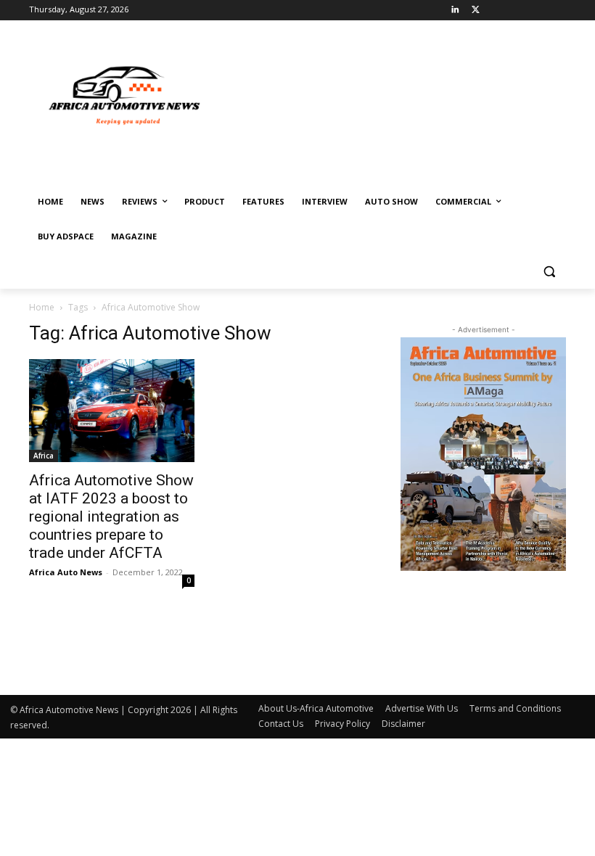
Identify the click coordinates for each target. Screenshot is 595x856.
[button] (549, 272)
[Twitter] (475, 10)
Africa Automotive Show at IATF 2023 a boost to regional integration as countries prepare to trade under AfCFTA (111, 516)
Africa (43, 455)
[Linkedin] (455, 10)
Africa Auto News (65, 572)
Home (41, 307)
